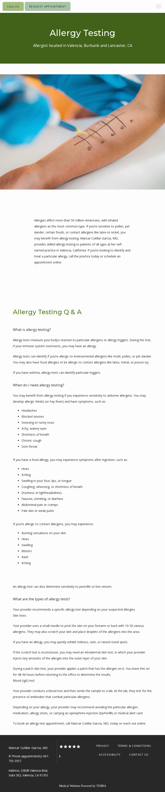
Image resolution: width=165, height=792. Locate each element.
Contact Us (138, 754)
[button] (158, 7)
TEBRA (101, 786)
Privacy (102, 746)
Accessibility (110, 754)
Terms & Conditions (134, 746)
